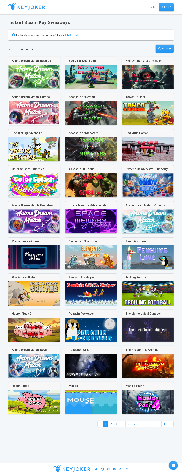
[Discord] (127, 469)
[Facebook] (114, 469)
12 (165, 424)
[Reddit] (120, 469)
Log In (152, 7)
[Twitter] (95, 469)
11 (158, 424)
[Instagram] (108, 469)
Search (166, 48)
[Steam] (102, 469)
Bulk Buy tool (71, 35)
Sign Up (166, 7)
